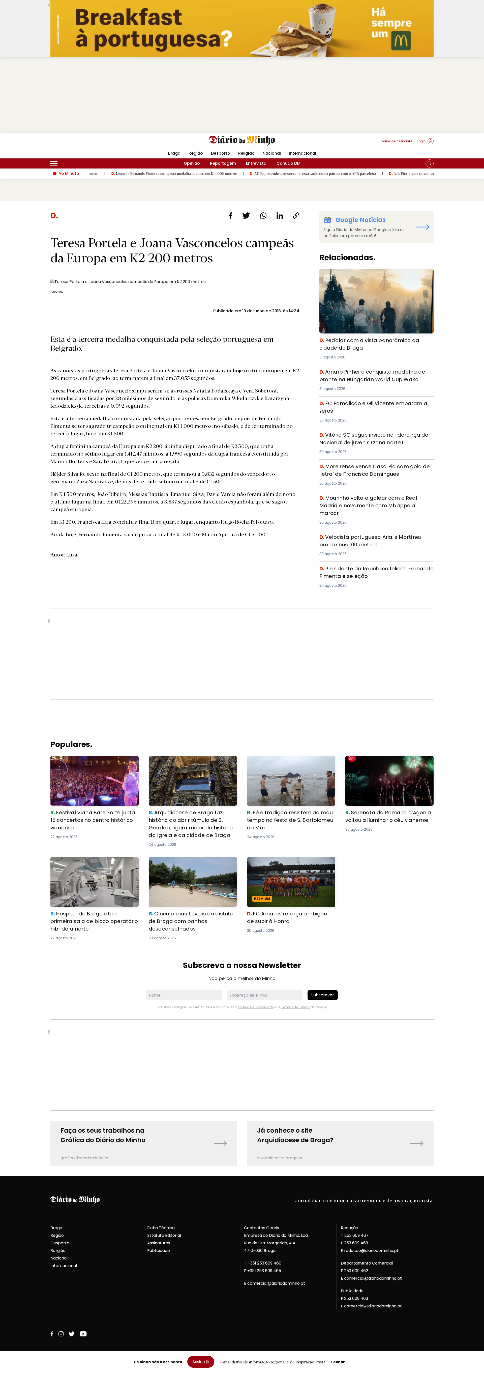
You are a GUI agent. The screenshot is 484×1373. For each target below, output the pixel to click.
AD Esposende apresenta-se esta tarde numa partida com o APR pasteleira (264, 173)
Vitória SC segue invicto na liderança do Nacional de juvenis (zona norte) (373, 437)
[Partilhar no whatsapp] (263, 215)
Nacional (272, 153)
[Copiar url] (296, 215)
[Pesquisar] (429, 163)
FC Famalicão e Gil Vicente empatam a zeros (365, 402)
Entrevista (256, 163)
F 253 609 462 (354, 1271)
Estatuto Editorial (164, 1235)
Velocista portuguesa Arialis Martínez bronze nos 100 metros (373, 539)
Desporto (220, 153)
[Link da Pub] (242, 28)
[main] (242, 688)
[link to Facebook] (51, 1334)
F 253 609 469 (354, 1243)
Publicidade (158, 1250)
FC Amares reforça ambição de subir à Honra (286, 863)
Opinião (192, 163)
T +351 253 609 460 (262, 1263)
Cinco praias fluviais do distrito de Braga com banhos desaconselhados (190, 863)
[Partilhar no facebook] (230, 215)
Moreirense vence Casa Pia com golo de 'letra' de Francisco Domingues (369, 468)
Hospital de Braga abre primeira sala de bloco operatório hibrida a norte (91, 863)
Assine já (200, 1362)
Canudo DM (288, 163)
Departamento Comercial (367, 1263)
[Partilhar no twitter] (246, 215)
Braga (174, 153)
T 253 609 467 (355, 1235)
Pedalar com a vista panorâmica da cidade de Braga (373, 272)
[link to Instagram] (61, 1334)
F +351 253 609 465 (262, 1271)
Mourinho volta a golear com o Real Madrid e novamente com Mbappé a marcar (365, 500)
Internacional (302, 153)
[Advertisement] (242, 95)
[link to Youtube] (83, 1334)
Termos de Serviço (295, 1007)
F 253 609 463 (354, 1298)
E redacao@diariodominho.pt (370, 1250)
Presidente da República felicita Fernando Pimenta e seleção (372, 571)
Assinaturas (158, 1243)
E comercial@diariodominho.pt (274, 1283)
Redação (349, 1228)
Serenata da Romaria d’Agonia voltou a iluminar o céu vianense (386, 762)
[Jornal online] (76, 143)
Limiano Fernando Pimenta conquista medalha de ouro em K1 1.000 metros (125, 173)
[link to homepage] (242, 141)
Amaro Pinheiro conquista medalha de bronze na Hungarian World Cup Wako (369, 374)
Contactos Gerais (261, 1228)
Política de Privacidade (256, 1007)
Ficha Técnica (161, 1228)
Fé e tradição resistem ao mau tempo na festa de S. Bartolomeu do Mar (289, 762)
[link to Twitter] (72, 1334)
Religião (246, 153)
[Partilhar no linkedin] (280, 215)
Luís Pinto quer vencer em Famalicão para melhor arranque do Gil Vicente (402, 173)
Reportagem (223, 163)
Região (196, 153)
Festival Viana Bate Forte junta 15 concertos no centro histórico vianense (90, 762)
